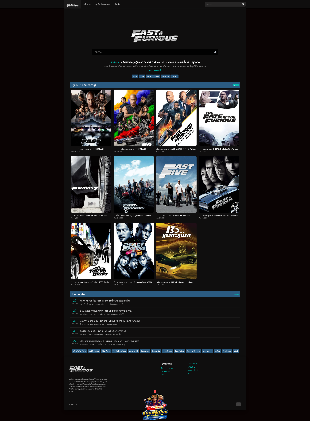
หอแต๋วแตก (167, 351)
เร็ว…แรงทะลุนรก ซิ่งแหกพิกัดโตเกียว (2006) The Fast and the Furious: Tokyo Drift (102, 282)
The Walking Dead (119, 351)
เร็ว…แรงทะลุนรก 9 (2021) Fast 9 (133, 149)
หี (188, 373)
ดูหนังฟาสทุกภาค (102, 4)
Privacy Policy (165, 371)
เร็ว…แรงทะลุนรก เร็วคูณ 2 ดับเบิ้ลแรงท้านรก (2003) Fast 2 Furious (139, 282)
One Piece (227, 351)
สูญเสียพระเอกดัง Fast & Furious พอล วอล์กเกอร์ (103, 331)
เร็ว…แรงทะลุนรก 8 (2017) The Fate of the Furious (219, 149)
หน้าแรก (87, 4)
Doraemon (145, 351)
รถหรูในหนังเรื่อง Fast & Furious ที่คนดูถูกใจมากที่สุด (105, 300)
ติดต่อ (117, 4)
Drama (157, 76)
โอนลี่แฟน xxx (192, 364)
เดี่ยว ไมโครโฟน (79, 351)
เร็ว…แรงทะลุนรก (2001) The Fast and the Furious (176, 282)
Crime (142, 76)
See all (236, 85)
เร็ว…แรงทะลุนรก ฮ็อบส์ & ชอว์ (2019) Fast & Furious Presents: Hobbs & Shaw (186, 149)
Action (135, 76)
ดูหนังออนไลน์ (193, 370)
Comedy (174, 76)
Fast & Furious (94, 351)
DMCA (163, 374)
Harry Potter (179, 351)
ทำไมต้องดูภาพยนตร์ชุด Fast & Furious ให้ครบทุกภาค (106, 311)
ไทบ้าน (217, 351)
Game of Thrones (193, 351)
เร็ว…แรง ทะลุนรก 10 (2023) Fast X (91, 149)
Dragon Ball (156, 351)
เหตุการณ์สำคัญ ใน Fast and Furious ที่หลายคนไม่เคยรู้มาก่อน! (110, 321)
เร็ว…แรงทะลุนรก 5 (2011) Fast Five (176, 216)
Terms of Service (167, 368)
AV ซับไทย (191, 367)
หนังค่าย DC (133, 351)
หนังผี (236, 351)
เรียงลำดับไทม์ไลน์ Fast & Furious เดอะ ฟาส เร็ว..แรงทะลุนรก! (109, 341)
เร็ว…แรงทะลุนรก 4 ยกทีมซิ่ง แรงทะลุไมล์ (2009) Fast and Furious (223, 216)
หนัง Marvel (207, 351)
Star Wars (106, 351)
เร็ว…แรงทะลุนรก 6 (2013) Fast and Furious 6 (133, 216)
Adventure (165, 76)
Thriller (149, 76)
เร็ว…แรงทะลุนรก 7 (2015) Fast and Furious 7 (91, 216)
